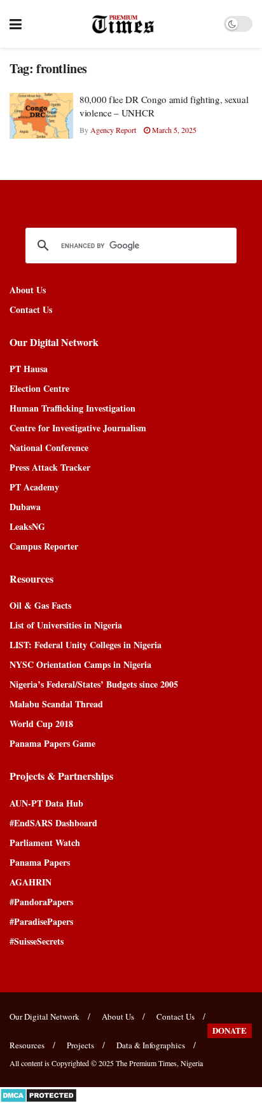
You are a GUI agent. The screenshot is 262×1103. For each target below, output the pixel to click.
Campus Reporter (44, 546)
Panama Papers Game (52, 743)
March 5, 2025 (173, 130)
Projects (80, 1045)
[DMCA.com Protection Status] (38, 1094)
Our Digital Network (44, 1016)
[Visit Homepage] (123, 24)
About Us (28, 289)
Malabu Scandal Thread (56, 704)
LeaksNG (27, 526)
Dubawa (25, 506)
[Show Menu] (16, 24)
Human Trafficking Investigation (72, 408)
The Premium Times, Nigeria (159, 1063)
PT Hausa (29, 368)
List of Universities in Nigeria (66, 625)
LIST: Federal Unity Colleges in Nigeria (86, 644)
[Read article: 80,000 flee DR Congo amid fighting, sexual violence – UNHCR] (41, 116)
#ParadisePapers (41, 921)
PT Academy (34, 487)
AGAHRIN (31, 882)
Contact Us (31, 309)
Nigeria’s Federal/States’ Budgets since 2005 (94, 684)
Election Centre (39, 388)
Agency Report (113, 130)
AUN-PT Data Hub (46, 803)
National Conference (49, 447)
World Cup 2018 (41, 723)
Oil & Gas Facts (40, 605)
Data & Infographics (150, 1045)
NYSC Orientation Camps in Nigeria (80, 664)
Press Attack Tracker (50, 467)
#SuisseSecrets (37, 941)
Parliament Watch (45, 842)
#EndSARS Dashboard (53, 822)
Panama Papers (40, 862)
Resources (27, 1045)
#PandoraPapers (41, 901)
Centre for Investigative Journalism (78, 427)
